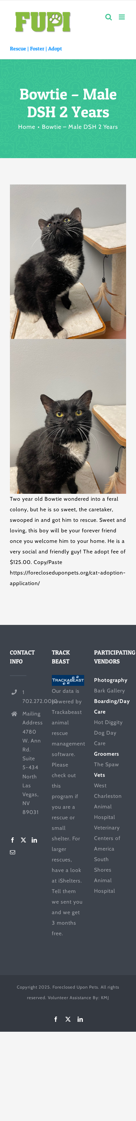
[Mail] (13, 852)
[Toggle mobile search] (108, 17)
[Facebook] (13, 840)
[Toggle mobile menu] (122, 17)
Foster (37, 48)
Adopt (55, 48)
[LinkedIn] (34, 840)
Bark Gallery (109, 690)
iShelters (69, 881)
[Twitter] (23, 840)
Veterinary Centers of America (107, 838)
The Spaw (106, 764)
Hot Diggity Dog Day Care (108, 732)
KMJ (105, 997)
